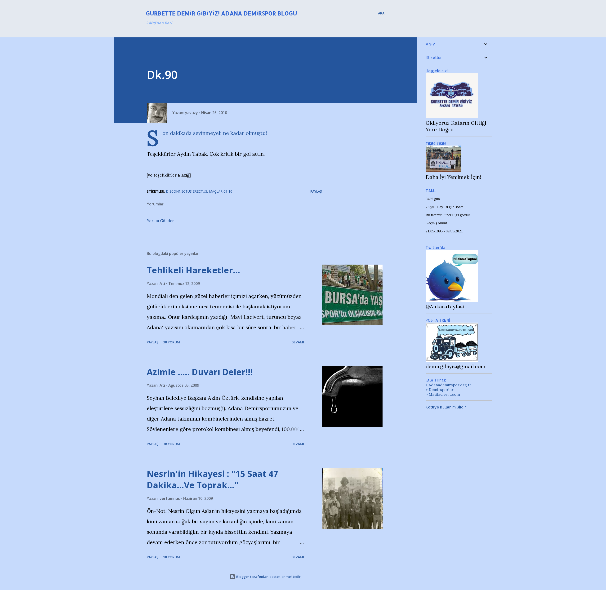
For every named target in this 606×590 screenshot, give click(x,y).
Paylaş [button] (316, 191)
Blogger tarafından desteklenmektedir (268, 576)
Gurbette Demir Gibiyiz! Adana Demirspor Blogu (221, 13)
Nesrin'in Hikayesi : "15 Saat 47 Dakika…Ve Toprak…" (212, 479)
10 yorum (171, 557)
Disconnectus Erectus (186, 191)
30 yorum (171, 342)
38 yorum (171, 444)
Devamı (297, 342)
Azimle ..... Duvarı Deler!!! (200, 372)
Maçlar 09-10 (220, 191)
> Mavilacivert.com (443, 394)
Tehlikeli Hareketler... (193, 270)
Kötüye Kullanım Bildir (446, 406)
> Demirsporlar (440, 389)
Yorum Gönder (160, 220)
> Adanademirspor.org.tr (448, 384)
